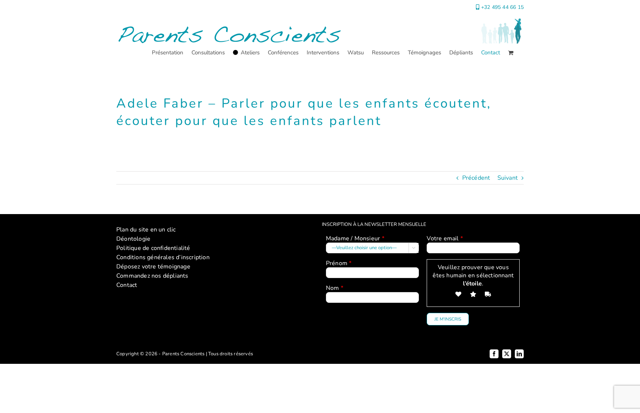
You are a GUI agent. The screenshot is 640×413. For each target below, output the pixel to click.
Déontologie (133, 239)
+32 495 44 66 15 (502, 7)
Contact (126, 285)
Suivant (507, 178)
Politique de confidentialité (153, 248)
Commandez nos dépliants (152, 276)
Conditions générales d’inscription (163, 257)
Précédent (476, 178)
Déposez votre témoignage (153, 267)
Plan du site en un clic (146, 230)
